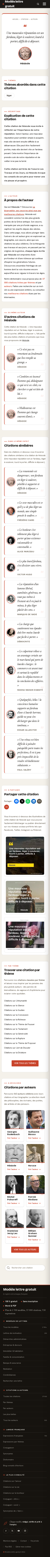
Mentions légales (10, 1541)
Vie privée (35, 1541)
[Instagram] (25, 1530)
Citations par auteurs (20, 1087)
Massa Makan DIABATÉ (30, 690)
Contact (23, 1541)
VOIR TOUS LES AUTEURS (25, 1249)
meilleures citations (18, 293)
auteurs (8, 286)
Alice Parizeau (25, 551)
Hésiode (25, 63)
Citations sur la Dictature (15, 1052)
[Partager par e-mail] (39, 801)
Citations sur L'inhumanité (15, 1000)
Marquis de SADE (27, 614)
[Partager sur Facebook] (16, 801)
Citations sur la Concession (16, 1015)
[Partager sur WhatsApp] (27, 801)
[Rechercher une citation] (8, 1268)
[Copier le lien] (6, 807)
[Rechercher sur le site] (38, 4)
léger (9, 95)
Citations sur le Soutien (14, 1010)
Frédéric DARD (25, 520)
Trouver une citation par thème (22, 971)
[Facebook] (6, 1530)
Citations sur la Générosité (16, 1033)
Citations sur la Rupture (14, 1038)
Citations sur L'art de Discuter (17, 1048)
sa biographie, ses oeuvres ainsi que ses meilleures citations (22, 211)
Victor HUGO (24, 574)
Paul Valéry (24, 770)
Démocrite (23, 641)
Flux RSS (8, 1547)
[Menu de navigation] (44, 4)
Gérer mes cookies (23, 1547)
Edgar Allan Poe (27, 730)
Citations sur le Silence (14, 1005)
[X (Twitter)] (12, 1530)
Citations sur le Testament (15, 1029)
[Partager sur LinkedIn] (33, 801)
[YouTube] (18, 1530)
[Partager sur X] (22, 801)
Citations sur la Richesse (15, 1019)
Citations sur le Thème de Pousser (19, 1024)
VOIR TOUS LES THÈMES (25, 1063)
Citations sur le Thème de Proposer (20, 1043)
